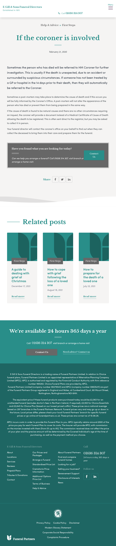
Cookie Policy (59, 522)
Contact (11, 479)
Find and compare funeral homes (67, 458)
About (10, 452)
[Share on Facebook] (55, 179)
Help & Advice (39, 488)
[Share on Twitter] (62, 179)
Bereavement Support (68, 473)
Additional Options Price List (42, 478)
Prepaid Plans (14, 470)
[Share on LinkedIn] (69, 179)
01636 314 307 (74, 13)
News (60, 482)
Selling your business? (69, 468)
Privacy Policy (43, 522)
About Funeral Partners (69, 452)
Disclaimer (74, 522)
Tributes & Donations (17, 475)
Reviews (11, 466)
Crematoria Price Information (41, 470)
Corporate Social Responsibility (58, 532)
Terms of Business (41, 483)
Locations (12, 456)
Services (11, 461)
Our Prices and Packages (40, 454)
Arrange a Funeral (41, 459)
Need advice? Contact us (76, 352)
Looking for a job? (67, 464)
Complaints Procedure (58, 537)
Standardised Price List (44, 464)
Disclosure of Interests (69, 477)
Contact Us (94, 155)
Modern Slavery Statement (58, 527)
